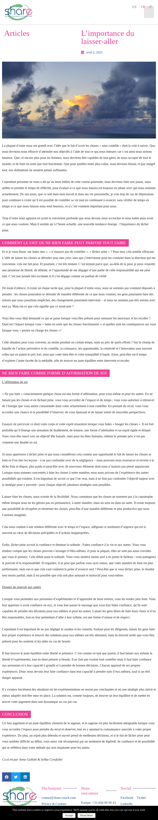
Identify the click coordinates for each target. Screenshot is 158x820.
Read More (86, 815)
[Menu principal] (149, 12)
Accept (69, 815)
